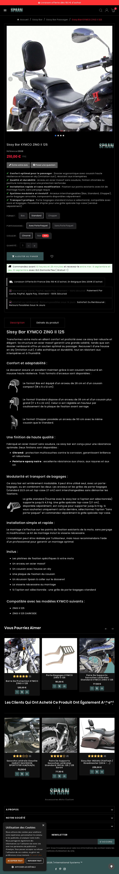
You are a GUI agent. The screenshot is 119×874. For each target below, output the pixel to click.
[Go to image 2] (58, 135)
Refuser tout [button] (35, 861)
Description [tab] (17, 322)
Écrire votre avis (19, 165)
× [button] (43, 825)
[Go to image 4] (63, 135)
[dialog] (24, 846)
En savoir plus (36, 855)
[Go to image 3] (61, 135)
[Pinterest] (60, 869)
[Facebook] (56, 869)
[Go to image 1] (55, 135)
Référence (12, 151)
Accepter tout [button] (15, 861)
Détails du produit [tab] (48, 322)
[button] (25, 866)
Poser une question (45, 165)
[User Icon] (106, 10)
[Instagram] (64, 869)
